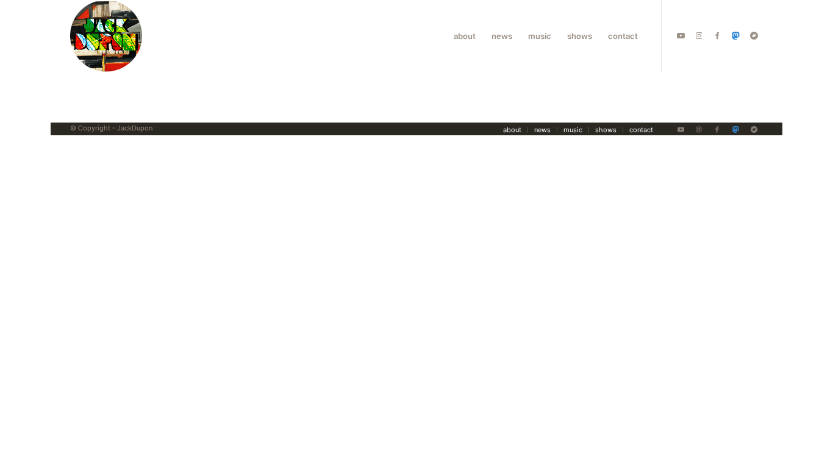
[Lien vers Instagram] (699, 35)
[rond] (106, 36)
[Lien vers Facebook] (717, 35)
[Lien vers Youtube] (680, 35)
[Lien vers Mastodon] (735, 35)
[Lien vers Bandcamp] (754, 35)
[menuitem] (465, 36)
